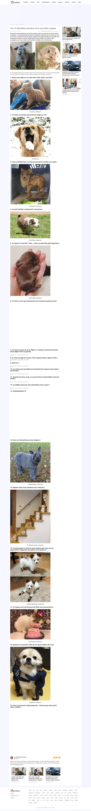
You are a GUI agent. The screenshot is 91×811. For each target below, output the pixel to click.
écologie (30, 795)
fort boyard (61, 800)
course (38, 800)
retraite (30, 790)
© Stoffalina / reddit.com (35, 240)
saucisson (46, 795)
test (33, 790)
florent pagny (31, 792)
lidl (64, 797)
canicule (71, 795)
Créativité (25, 2)
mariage (69, 792)
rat (41, 800)
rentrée (56, 800)
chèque (52, 792)
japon (76, 797)
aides (37, 790)
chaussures (71, 790)
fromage (35, 802)
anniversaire (35, 795)
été (44, 800)
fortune (55, 795)
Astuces (32, 2)
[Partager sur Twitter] (57, 758)
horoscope (51, 790)
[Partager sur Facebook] (54, 758)
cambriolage (67, 800)
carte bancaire (37, 792)
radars (51, 800)
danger (50, 795)
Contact (12, 797)
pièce (41, 790)
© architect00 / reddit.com (35, 298)
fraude (68, 797)
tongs (34, 797)
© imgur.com (35, 158)
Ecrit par (45, 31)
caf (62, 795)
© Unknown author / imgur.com (35, 545)
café (65, 792)
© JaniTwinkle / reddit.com (35, 641)
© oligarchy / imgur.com (35, 206)
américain (30, 802)
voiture (76, 790)
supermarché (75, 792)
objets (56, 797)
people (72, 797)
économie (66, 795)
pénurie (38, 797)
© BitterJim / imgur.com (35, 702)
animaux (43, 792)
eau (29, 800)
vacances (60, 797)
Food (38, 2)
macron (41, 795)
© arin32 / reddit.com (35, 111)
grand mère (57, 792)
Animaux (67, 2)
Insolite (54, 2)
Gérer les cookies (51, 807)
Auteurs (12, 793)
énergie (76, 795)
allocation (45, 790)
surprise (30, 797)
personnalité (65, 790)
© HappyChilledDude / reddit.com (35, 604)
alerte (72, 800)
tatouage (43, 797)
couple (55, 790)
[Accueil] (15, 2)
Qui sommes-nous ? (15, 795)
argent (60, 790)
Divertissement (45, 2)
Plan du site (39, 807)
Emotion (60, 2)
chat (62, 792)
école (48, 800)
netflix (59, 795)
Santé (79, 2)
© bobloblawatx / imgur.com (35, 484)
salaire (48, 797)
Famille (73, 2)
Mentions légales (44, 807)
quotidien (76, 800)
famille (52, 797)
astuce (48, 792)
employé (33, 800)
